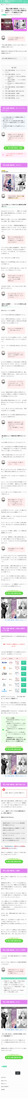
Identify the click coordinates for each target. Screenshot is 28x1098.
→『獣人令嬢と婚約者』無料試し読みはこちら (15, 620)
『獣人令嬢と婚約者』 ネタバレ (12, 74)
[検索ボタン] (24, 1)
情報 (4, 1089)
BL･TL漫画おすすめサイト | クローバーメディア (11, 1)
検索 (18, 1073)
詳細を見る (23, 663)
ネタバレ (4, 14)
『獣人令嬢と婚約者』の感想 (11, 93)
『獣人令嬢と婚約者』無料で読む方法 (14, 91)
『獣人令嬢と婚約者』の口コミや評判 (14, 95)
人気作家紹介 (6, 1086)
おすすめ (5, 1080)
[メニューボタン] (27, 1)
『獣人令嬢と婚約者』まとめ (11, 98)
